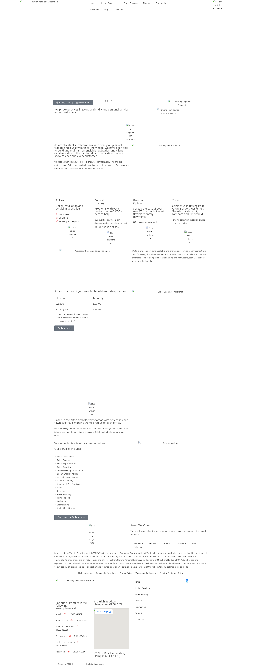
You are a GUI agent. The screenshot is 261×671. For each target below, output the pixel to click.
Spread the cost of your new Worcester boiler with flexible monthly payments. (149, 213)
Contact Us (119, 9)
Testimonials (161, 3)
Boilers (60, 200)
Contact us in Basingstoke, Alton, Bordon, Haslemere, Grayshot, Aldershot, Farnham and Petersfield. (188, 210)
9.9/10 (108, 101)
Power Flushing (131, 3)
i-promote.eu (79, 664)
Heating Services (108, 3)
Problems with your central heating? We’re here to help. (108, 211)
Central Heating (99, 202)
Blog (106, 9)
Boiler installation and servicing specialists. (69, 207)
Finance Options (138, 202)
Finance (146, 3)
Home (92, 3)
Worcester (94, 9)
